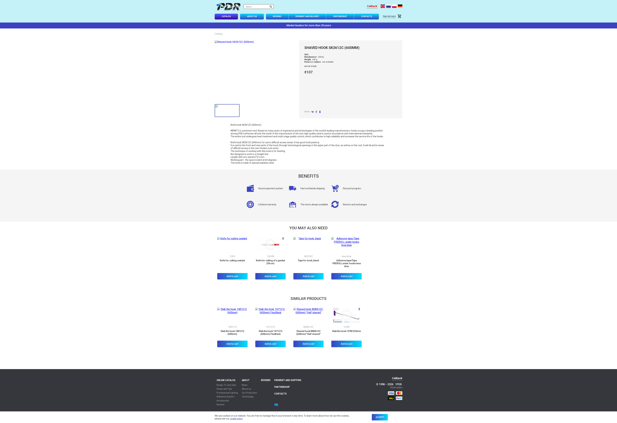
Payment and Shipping (287, 380)
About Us (252, 16)
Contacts (366, 16)
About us (246, 389)
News (244, 385)
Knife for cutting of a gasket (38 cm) (270, 262)
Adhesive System (225, 396)
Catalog (226, 16)
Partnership (340, 16)
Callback (372, 6)
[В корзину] (400, 17)
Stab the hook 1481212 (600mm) (232, 332)
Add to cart (232, 276)
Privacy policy (396, 387)
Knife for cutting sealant (232, 260)
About (246, 380)
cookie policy (236, 418)
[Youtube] (276, 405)
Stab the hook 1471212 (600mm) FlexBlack (270, 332)
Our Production (249, 392)
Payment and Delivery (307, 16)
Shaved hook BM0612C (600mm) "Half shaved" (308, 332)
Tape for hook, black (308, 260)
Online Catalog (226, 380)
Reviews (277, 16)
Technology (248, 396)
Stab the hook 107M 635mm (346, 331)
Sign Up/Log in (389, 16)
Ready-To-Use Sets (226, 385)
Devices (220, 404)
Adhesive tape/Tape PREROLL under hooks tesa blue (346, 263)
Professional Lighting (227, 392)
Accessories (223, 400)
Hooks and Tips (224, 389)
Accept (380, 417)
